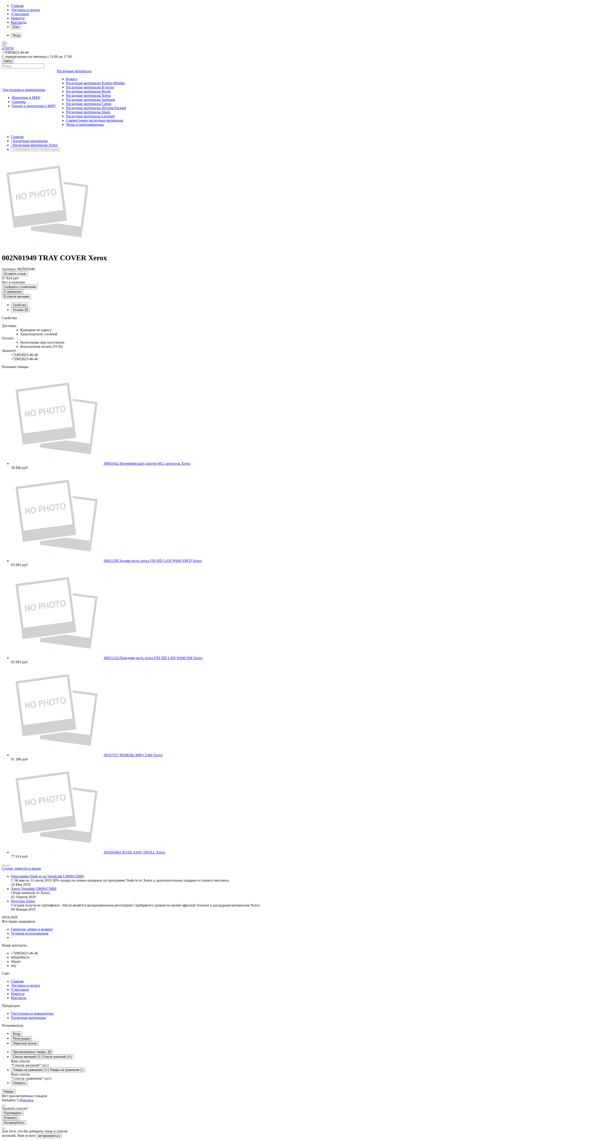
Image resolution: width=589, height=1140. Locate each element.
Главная (17, 6)
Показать (26, 1100)
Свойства (19, 305)
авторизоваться (49, 1135)
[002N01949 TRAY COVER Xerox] (48, 246)
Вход (16, 1033)
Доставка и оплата (25, 10)
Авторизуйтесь (14, 1122)
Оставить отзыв (15, 273)
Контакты (18, 22)
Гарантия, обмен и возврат (32, 929)
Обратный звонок (25, 1043)
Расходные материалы (28, 1018)
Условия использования (29, 933)
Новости (18, 18)
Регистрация (21, 1038)
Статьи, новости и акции (21, 868)
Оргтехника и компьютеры (32, 1013)
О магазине (20, 14)
